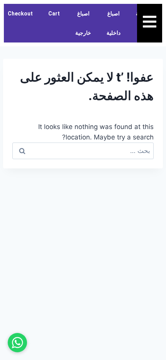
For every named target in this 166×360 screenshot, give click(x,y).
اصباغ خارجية (83, 23)
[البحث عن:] (83, 151)
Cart (54, 13)
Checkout (20, 13)
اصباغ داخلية (113, 23)
